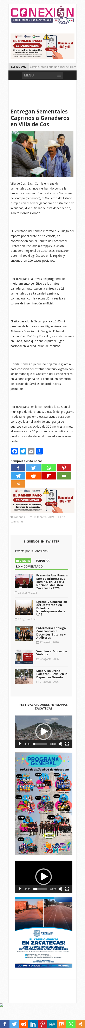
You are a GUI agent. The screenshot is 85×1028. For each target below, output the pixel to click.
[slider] (40, 744)
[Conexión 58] (42, 15)
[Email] (64, 475)
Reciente (23, 561)
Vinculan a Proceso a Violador (51, 652)
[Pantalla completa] (67, 744)
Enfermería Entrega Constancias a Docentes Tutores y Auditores (51, 632)
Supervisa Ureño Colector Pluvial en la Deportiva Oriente (51, 674)
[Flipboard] (48, 475)
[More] (18, 484)
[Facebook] (18, 467)
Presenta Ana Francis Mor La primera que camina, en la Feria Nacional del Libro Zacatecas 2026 (52, 581)
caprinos (19, 517)
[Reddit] (33, 475)
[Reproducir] (20, 744)
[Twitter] (33, 467)
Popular (43, 561)
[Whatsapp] (48, 467)
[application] (43, 732)
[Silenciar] (60, 744)
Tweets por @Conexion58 (32, 551)
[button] (43, 731)
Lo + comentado (29, 566)
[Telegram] (18, 475)
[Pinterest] (64, 467)
